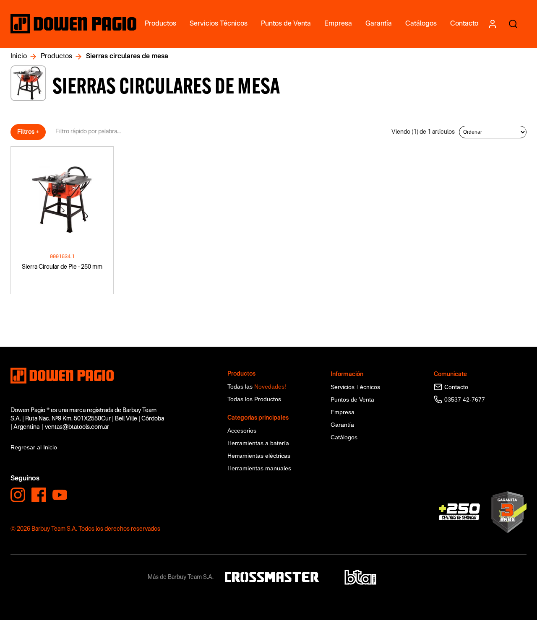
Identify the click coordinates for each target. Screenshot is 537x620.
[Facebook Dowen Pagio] (38, 495)
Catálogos (344, 437)
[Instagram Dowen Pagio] (17, 495)
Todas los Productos (254, 399)
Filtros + (28, 132)
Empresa (343, 412)
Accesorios (241, 430)
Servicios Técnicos (355, 387)
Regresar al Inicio (33, 447)
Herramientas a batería (258, 443)
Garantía (342, 424)
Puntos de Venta (352, 399)
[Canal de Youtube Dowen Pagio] (59, 495)
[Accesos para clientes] (492, 23)
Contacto (456, 387)
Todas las (256, 386)
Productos (56, 56)
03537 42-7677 (464, 399)
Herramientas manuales (259, 468)
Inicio (18, 56)
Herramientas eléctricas (258, 455)
